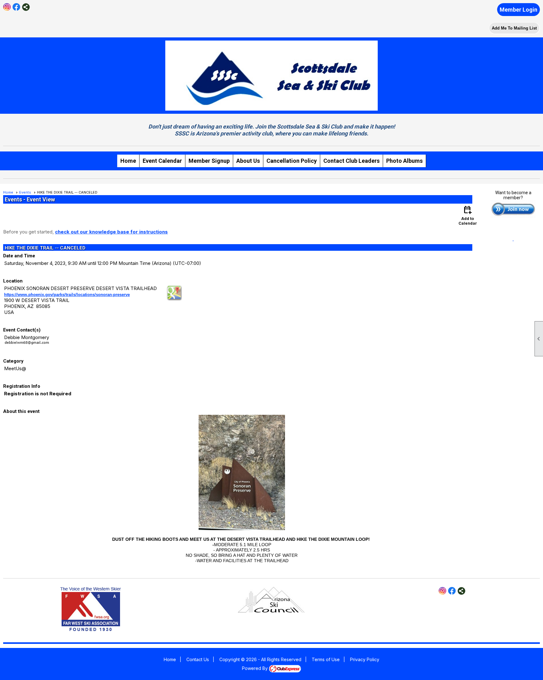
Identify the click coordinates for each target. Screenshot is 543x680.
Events (25, 192)
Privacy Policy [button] (364, 659)
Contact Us (197, 659)
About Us (248, 160)
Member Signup (209, 160)
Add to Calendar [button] (467, 215)
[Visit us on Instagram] (7, 7)
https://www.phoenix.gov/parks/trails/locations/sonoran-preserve (67, 294)
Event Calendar (162, 160)
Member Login (518, 9)
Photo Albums (404, 160)
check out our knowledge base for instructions (111, 232)
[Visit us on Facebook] (16, 7)
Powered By (255, 668)
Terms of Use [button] (326, 659)
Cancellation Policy (291, 160)
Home (128, 160)
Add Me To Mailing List (514, 28)
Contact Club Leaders (351, 160)
